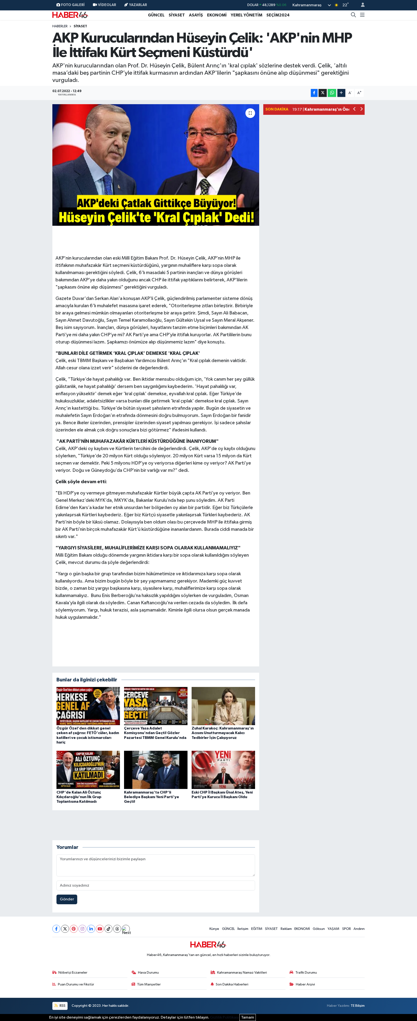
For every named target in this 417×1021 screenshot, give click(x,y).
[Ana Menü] (362, 15)
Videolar (107, 5)
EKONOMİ (217, 15)
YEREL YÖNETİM (246, 15)
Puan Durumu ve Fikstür (76, 984)
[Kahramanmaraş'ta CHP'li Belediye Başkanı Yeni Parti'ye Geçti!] (156, 770)
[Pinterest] (74, 929)
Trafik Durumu (306, 972)
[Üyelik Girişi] (361, 5)
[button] (354, 109)
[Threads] (117, 929)
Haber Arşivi (305, 984)
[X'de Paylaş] (323, 93)
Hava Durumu (148, 972)
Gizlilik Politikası (224, 1017)
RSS (62, 1005)
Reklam (286, 929)
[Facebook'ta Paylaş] (314, 93)
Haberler (60, 26)
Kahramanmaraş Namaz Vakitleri (242, 972)
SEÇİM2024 (278, 15)
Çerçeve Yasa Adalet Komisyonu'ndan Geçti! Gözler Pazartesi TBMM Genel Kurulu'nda (155, 732)
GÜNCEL (156, 15)
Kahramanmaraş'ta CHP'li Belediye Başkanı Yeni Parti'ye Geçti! (151, 796)
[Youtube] (100, 929)
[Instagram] (82, 929)
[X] (65, 929)
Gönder (67, 899)
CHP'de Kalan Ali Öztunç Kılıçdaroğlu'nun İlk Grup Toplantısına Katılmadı (78, 796)
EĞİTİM (256, 929)
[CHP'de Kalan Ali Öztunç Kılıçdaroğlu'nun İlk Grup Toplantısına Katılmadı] (88, 770)
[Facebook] (56, 929)
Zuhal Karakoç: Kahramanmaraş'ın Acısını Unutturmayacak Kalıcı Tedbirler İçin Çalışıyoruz (223, 732)
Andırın (359, 929)
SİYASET (177, 15)
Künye (214, 929)
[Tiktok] (108, 929)
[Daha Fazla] (341, 93)
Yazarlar (138, 5)
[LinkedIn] (91, 929)
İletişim (242, 929)
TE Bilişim (358, 1005)
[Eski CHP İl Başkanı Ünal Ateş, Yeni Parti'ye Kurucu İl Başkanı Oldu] (223, 770)
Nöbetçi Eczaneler (72, 972)
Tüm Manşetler (149, 984)
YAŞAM (333, 929)
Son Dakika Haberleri (232, 984)
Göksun (319, 929)
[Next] (126, 929)
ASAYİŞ (196, 15)
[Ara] (353, 15)
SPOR (346, 929)
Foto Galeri (73, 5)
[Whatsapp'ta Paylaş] (332, 93)
